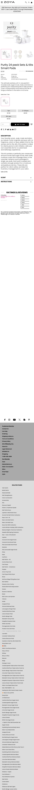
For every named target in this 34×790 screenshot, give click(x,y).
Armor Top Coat (6, 571)
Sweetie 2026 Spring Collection (10, 532)
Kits (3, 502)
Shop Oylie (5, 695)
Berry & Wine (5, 655)
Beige (3, 660)
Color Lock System (7, 497)
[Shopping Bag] (31, 2)
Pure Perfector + (6, 774)
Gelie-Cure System (7, 466)
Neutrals (4, 547)
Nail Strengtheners (7, 495)
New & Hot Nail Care (7, 522)
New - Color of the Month (9, 534)
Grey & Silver (5, 650)
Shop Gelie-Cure (6, 643)
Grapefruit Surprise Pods (8, 621)
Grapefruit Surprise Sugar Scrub (10, 715)
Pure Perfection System (8, 776)
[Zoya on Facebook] (5, 419)
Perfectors (5, 784)
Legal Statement (7, 449)
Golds (3, 601)
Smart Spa (5, 471)
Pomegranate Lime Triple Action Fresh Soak (13, 675)
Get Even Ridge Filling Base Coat (11, 579)
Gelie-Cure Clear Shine (8, 749)
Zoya (3, 461)
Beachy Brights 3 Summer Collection (12, 529)
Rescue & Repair (6, 505)
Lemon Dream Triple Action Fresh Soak (12, 682)
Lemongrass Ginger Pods (9, 608)
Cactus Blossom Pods (8, 638)
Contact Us (5, 428)
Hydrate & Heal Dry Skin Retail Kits (11, 641)
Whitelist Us (5, 451)
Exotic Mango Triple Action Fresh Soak (12, 670)
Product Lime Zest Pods (8, 628)
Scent (3, 177)
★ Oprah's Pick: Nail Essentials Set (11, 722)
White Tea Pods (6, 623)
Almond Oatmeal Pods (8, 606)
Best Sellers (5, 581)
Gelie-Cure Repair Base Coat (10, 685)
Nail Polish (5, 779)
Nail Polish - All (6, 559)
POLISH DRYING (6, 492)
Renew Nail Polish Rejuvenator (10, 586)
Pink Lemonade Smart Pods (9, 544)
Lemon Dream (6, 717)
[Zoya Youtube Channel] (14, 419)
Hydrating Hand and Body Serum (11, 727)
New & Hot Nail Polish (8, 520)
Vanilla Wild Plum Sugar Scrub (10, 700)
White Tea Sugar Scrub (8, 720)
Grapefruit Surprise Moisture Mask (11, 766)
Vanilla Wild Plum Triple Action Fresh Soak (13, 668)
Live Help (4, 431)
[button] (9, 2)
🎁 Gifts (4, 645)
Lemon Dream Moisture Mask (10, 769)
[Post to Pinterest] (5, 129)
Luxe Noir (4, 633)
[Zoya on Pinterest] (29, 419)
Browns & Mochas (7, 591)
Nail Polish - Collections (8, 566)
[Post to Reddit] (8, 129)
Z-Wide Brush (6, 697)
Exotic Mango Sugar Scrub (9, 712)
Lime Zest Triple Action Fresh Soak (11, 673)
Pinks (3, 552)
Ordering (4, 433)
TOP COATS (5, 487)
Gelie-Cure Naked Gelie (8, 729)
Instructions (6, 181)
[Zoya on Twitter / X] (19, 419)
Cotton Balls (5, 781)
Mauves (4, 658)
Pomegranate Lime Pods (8, 626)
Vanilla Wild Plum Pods (8, 611)
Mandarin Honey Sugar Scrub (10, 705)
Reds (3, 554)
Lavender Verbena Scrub (8, 744)
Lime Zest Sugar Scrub (8, 710)
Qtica (3, 469)
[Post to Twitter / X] (3, 129)
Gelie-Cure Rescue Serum (9, 648)
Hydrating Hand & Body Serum (10, 752)
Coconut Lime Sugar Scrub (9, 539)
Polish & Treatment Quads (9, 507)
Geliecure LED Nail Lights (8, 786)
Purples (4, 569)
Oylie (3, 474)
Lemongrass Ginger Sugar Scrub (10, 739)
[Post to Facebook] (1, 129)
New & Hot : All (6, 517)
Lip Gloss (4, 557)
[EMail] (13, 129)
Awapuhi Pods (6, 603)
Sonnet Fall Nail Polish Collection (11, 515)
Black (3, 594)
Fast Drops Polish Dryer (8, 574)
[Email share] (13, 129)
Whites (4, 653)
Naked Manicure (7, 464)
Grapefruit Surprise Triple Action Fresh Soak (13, 680)
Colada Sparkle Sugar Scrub (9, 702)
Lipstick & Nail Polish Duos (9, 512)
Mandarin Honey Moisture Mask (10, 761)
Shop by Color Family (8, 584)
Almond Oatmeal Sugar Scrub (10, 742)
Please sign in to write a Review (8, 197)
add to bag (18, 124)
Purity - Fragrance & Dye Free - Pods (11, 631)
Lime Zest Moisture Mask (9, 759)
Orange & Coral (6, 663)
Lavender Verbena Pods (8, 636)
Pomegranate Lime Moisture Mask (11, 764)
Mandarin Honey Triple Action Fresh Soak (13, 677)
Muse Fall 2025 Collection (9, 525)
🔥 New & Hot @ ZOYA (8, 692)
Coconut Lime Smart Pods (9, 542)
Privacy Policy (6, 441)
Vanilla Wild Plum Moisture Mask (11, 756)
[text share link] (15, 129)
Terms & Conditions (8, 438)
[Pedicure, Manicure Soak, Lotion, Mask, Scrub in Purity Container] (6, 54)
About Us (4, 446)
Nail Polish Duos (6, 510)
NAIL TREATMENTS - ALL (8, 687)
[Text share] (15, 129)
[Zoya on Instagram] (9, 419)
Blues (3, 576)
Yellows (4, 598)
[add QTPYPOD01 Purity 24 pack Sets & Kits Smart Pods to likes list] (31, 124)
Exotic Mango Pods (7, 616)
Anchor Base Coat (7, 562)
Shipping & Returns (7, 436)
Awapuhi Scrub (6, 732)
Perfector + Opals (6, 771)
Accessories (5, 500)
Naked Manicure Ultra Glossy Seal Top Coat (13, 747)
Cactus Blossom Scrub (8, 734)
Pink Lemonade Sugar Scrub (9, 549)
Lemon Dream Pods (7, 613)
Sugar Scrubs (5, 724)
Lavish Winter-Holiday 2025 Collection (12, 527)
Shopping (5, 454)
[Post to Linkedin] (10, 129)
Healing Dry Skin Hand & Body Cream (12, 690)
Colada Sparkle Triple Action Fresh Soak (13, 665)
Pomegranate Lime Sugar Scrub (10, 707)
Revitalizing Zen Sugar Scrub (10, 737)
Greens (4, 589)
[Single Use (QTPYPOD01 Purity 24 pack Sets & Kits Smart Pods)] (5, 101)
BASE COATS (5, 490)
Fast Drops (5, 564)
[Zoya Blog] (24, 419)
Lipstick (4, 537)
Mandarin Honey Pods (8, 618)
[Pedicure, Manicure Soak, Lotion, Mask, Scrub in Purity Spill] (18, 54)
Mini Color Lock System (8, 596)
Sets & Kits (4, 171)
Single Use (9, 76)
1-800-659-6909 (7, 456)
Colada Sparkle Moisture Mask (10, 754)
